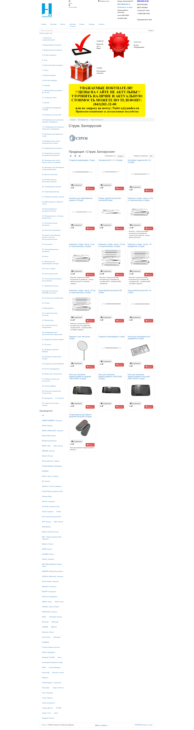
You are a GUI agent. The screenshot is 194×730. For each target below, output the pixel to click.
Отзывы (81, 24)
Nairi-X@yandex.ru (124, 4)
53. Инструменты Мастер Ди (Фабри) (51, 358)
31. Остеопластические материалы (49, 224)
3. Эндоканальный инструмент (52, 50)
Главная (73, 120)
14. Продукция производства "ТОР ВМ (51, 109)
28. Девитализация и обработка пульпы (52, 203)
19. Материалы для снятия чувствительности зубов (51, 142)
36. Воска (45, 256)
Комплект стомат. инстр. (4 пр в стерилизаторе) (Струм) (140, 199)
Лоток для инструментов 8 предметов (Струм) (139, 337)
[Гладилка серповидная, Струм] (112, 348)
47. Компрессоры (48, 320)
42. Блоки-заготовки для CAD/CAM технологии (50, 292)
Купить (90, 188)
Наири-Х (44, 725)
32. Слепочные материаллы (51, 230)
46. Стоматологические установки (49, 314)
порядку (120, 156)
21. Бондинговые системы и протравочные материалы (51, 154)
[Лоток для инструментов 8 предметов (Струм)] (141, 350)
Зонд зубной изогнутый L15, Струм (139, 291)
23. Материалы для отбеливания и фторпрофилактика (53, 168)
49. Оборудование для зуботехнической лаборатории (52, 333)
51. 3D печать (46, 344)
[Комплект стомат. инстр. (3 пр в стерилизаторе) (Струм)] (82, 258)
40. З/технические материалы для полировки (52, 280)
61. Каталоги (59, 398)
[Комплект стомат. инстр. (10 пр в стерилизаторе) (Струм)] (82, 304)
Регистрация (73, 7)
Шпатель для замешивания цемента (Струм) (80, 199)
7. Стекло (45, 70)
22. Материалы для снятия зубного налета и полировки (51, 161)
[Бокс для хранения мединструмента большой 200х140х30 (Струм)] (141, 391)
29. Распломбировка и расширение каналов (49, 210)
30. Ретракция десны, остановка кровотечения (52, 217)
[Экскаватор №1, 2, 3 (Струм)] (112, 172)
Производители (83, 120)
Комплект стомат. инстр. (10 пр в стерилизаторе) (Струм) (82, 291)
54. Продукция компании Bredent (53, 364)
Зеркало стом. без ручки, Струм (79, 337)
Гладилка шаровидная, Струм (82, 160)
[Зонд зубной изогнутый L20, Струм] (112, 304)
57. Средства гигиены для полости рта (50, 380)
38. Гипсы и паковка (48, 268)
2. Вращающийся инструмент (52, 45)
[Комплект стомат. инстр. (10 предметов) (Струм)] (141, 258)
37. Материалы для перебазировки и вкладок (50, 262)
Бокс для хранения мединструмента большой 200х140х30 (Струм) (139, 376)
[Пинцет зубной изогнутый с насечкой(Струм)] (112, 212)
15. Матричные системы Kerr (51, 115)
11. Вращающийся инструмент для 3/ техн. (52, 91)
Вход (70, 3)
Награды (92, 24)
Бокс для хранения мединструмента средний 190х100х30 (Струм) (80, 376)
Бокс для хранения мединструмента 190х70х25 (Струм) (110, 376)
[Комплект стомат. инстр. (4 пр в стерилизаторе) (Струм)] (141, 212)
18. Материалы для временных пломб (52, 135)
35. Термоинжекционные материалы (50, 250)
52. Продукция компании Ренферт (50, 350)
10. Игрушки (46, 85)
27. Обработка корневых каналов (53, 197)
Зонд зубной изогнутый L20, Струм (110, 291)
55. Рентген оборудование (51, 369)
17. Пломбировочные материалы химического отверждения (53, 128)
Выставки (54, 24)
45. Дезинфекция (47, 308)
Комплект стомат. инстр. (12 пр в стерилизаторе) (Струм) (112, 245)
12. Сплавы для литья (49, 97)
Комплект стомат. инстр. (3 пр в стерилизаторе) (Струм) (81, 245)
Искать (151, 30)
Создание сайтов (143, 725)
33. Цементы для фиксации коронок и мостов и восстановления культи (51, 237)
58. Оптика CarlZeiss (49, 386)
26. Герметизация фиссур (50, 192)
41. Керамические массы (50, 286)
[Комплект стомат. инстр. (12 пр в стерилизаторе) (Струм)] (112, 258)
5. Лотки (44, 60)
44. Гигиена (46, 303)
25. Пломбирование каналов (51, 187)
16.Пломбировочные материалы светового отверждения (53, 121)
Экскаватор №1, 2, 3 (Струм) (111, 160)
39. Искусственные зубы (50, 274)
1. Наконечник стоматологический (48, 39)
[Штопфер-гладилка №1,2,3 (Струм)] (141, 174)
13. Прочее (45, 103)
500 (151, 156)
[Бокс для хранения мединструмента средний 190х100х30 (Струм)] (82, 391)
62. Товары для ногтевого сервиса (50, 404)
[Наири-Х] (53, 10)
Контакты (101, 24)
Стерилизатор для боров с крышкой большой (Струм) (80, 415)
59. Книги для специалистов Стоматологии (51, 392)
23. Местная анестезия (49, 174)
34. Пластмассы (47, 244)
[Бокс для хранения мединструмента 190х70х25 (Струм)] (112, 391)
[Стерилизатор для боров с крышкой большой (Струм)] (82, 428)
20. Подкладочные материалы (52, 148)
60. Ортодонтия (47, 398)
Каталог (62, 24)
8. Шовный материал (49, 75)
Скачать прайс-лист (45, 33)
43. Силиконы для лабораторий (52, 298)
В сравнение (77, 185)
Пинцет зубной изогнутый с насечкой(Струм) (110, 199)
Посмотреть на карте (125, 7)
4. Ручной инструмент (49, 55)
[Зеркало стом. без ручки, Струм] (82, 350)
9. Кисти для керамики (49, 80)
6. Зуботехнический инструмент (52, 65)
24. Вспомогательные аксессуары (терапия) (49, 180)
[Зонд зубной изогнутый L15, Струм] (141, 304)
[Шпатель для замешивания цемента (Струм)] (82, 212)
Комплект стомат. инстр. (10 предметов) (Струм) (139, 245)
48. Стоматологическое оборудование (49, 326)
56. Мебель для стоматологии (52, 374)
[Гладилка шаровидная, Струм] (82, 172)
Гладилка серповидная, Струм (111, 336)
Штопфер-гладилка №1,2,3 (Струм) (139, 161)
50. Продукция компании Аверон (53, 339)
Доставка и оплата (73, 25)
